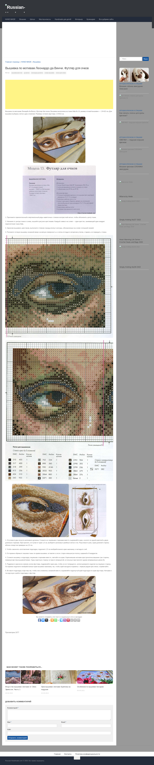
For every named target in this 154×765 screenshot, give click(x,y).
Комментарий (12, 708)
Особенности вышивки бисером (90, 687)
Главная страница (12, 62)
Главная (57, 754)
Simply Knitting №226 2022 (130, 267)
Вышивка (37, 62)
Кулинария (91, 19)
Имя (9, 722)
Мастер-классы (45, 19)
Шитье (32, 19)
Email (63, 722)
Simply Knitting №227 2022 (130, 220)
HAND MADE (10, 19)
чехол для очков (61, 73)
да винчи (26, 73)
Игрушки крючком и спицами (130, 84)
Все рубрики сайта (106, 19)
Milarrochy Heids (126, 196)
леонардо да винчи (37, 73)
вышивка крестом (17, 73)
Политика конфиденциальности (87, 754)
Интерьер (79, 19)
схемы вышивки (49, 73)
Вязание (22, 19)
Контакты (68, 754)
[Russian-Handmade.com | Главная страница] (21, 8)
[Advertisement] (59, 39)
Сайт (9, 729)
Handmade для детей (63, 19)
